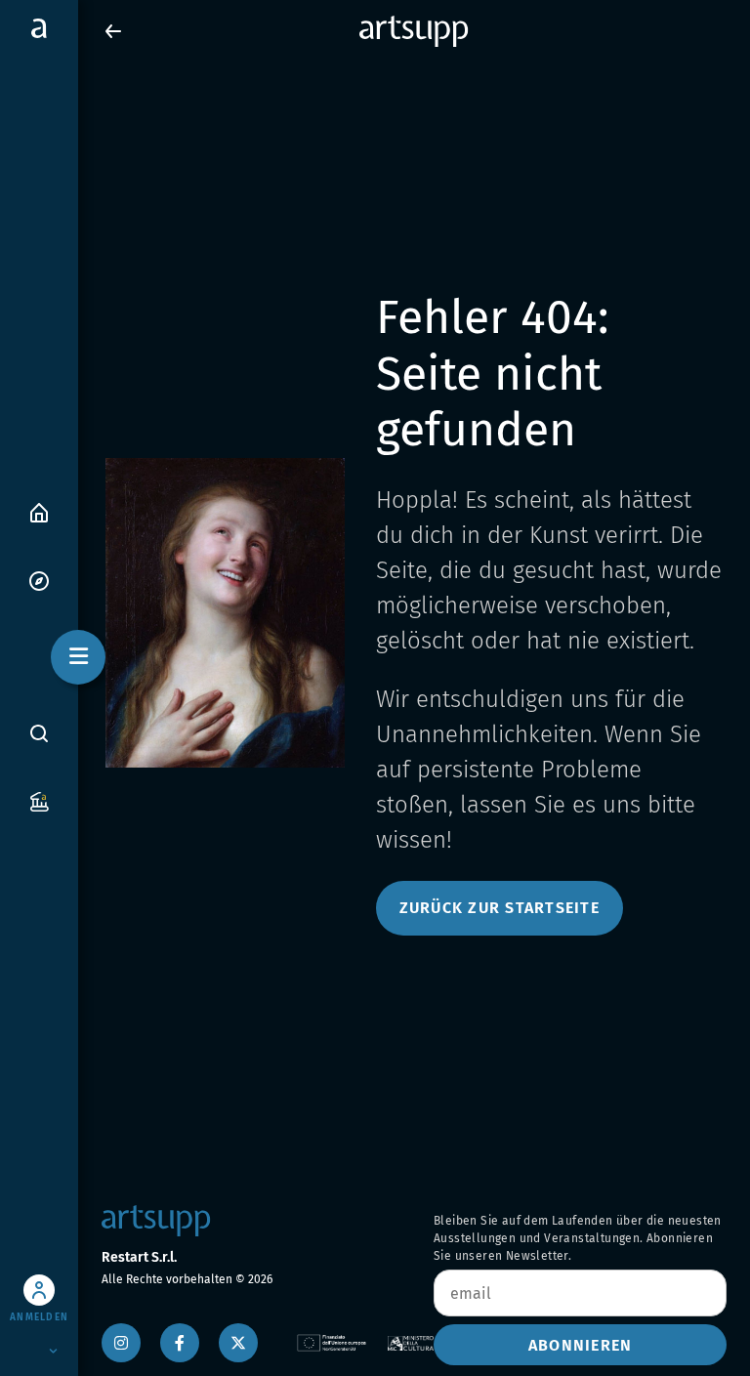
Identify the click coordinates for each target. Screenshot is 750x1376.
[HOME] (39, 511)
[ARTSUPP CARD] (39, 800)
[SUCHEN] (39, 733)
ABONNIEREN (580, 1345)
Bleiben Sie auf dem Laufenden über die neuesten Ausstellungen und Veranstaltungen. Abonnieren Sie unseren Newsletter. (578, 1238)
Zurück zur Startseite (499, 907)
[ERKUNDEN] (39, 579)
